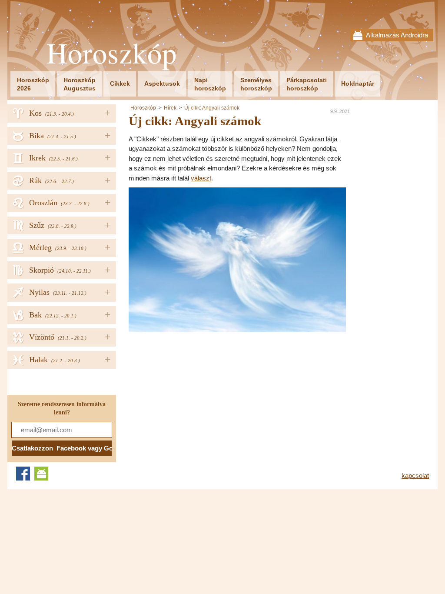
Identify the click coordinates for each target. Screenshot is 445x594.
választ (201, 178)
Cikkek (120, 83)
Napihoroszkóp (210, 84)
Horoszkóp (111, 53)
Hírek (170, 108)
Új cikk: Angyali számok (211, 108)
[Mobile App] (41, 474)
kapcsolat (415, 475)
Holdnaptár (357, 83)
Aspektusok (162, 83)
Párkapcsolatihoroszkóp (306, 84)
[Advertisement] (202, 393)
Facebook (23, 474)
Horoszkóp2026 (33, 84)
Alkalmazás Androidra (397, 35)
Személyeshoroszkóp (256, 84)
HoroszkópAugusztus (79, 84)
